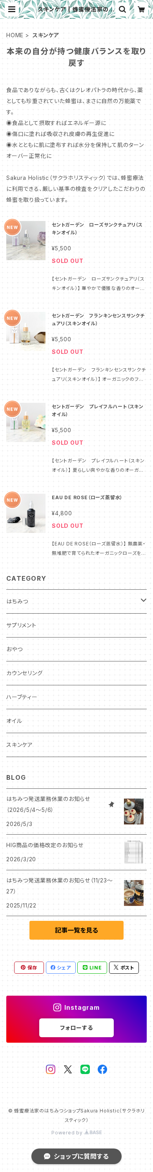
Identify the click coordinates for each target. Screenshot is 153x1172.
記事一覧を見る (76, 930)
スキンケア (19, 744)
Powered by (67, 1133)
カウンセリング (24, 673)
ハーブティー (22, 697)
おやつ (14, 649)
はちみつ (17, 601)
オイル (14, 720)
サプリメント (21, 625)
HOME (15, 35)
